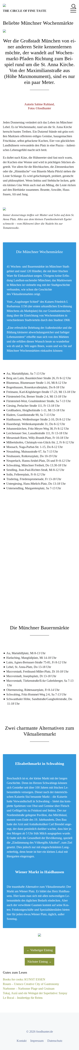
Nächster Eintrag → (39, 961)
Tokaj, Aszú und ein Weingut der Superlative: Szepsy (35, 993)
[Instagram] (42, 1022)
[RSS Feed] (49, 1022)
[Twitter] (36, 1022)
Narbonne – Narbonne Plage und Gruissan (28, 988)
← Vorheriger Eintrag (39, 950)
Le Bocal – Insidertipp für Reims (23, 997)
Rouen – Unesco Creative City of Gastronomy (31, 984)
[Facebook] (29, 1022)
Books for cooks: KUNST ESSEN (24, 979)
